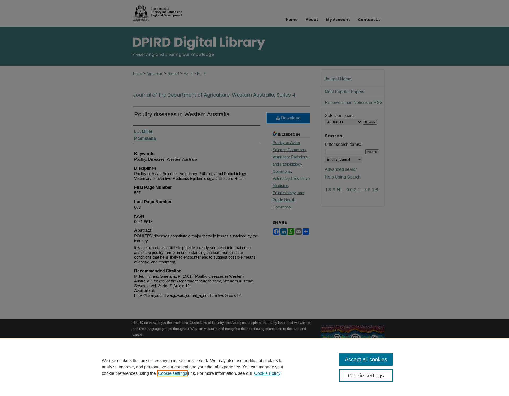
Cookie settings (172, 373)
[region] (254, 367)
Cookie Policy (267, 373)
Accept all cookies (366, 359)
